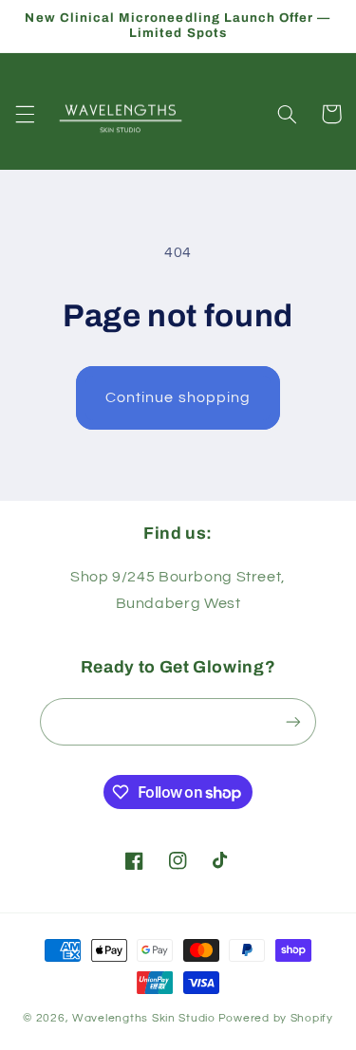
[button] (25, 114)
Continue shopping (178, 397)
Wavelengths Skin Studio (143, 1018)
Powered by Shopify (275, 1018)
